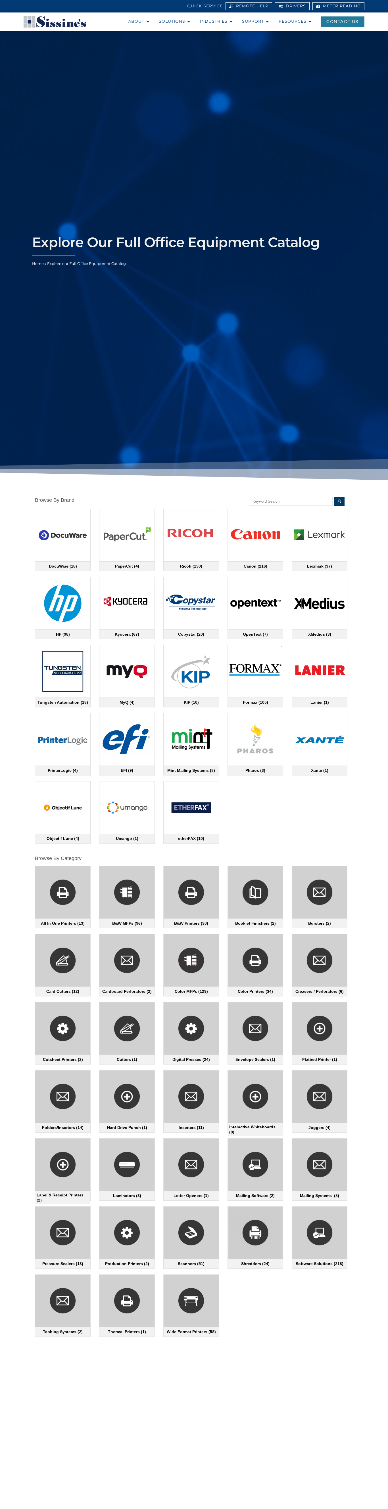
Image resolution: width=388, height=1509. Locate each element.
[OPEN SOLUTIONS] (189, 22)
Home (38, 264)
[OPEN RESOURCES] (310, 22)
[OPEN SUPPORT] (267, 22)
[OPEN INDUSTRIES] (231, 22)
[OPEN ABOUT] (148, 22)
